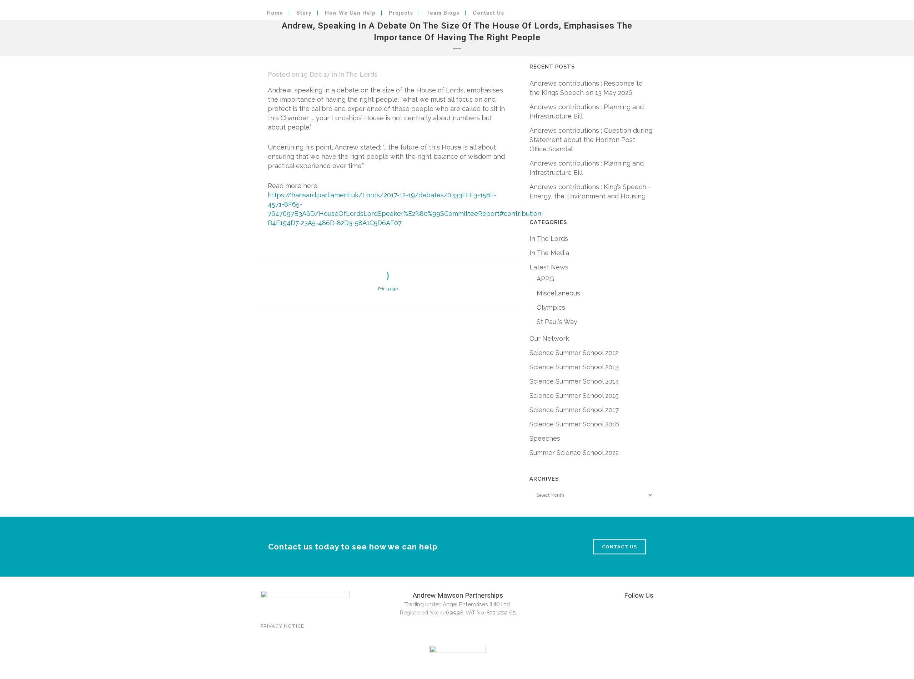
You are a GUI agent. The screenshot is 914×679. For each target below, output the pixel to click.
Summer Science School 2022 (574, 452)
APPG (545, 279)
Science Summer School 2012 (573, 352)
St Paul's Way (557, 321)
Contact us (619, 546)
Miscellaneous (558, 293)
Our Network (549, 338)
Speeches (544, 438)
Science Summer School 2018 (574, 424)
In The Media (549, 253)
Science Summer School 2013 (574, 367)
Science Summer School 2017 (574, 410)
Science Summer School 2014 (574, 381)
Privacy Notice (282, 626)
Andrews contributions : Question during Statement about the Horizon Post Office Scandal (590, 140)
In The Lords (358, 74)
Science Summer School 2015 (574, 395)
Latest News (548, 267)
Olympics (551, 307)
